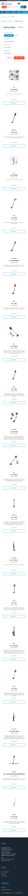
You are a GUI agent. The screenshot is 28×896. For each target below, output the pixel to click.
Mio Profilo (3, 874)
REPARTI (4, 7)
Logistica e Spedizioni (6, 889)
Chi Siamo (7, 12)
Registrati (25, 12)
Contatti (19, 12)
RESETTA (10, 57)
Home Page (3, 21)
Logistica (13, 12)
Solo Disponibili (9, 35)
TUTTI (16, 35)
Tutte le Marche (8, 53)
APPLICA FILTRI (19, 57)
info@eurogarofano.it (10, 855)
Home (2, 12)
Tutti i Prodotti (8, 47)
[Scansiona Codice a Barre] (25, 7)
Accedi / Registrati (5, 872)
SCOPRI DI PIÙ (14, 103)
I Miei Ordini (4, 876)
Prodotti (10, 21)
